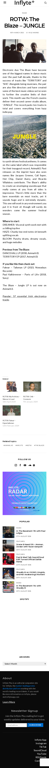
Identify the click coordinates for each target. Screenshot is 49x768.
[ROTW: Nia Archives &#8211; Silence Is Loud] (12, 387)
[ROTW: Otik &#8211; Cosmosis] (32, 387)
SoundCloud (40, 750)
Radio (18, 528)
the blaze (39, 445)
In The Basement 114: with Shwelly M (28, 587)
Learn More (9, 702)
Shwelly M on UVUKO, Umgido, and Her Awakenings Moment (30, 573)
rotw (29, 445)
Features (20, 541)
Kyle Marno (34, 33)
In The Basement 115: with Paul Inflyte (30, 532)
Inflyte (20, 445)
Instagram (41, 743)
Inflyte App (40, 739)
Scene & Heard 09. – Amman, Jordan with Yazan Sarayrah (29, 545)
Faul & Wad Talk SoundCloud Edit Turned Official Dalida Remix (30, 559)
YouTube (41, 753)
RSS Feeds (41, 757)
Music (24, 13)
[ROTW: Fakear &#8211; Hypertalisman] (12, 410)
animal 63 (9, 445)
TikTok (42, 746)
